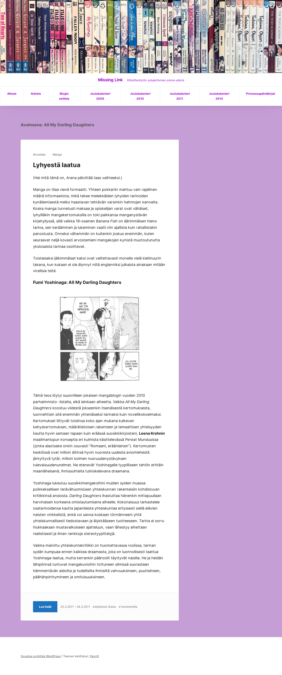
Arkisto (36, 93)
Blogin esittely (64, 96)
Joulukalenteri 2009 (100, 96)
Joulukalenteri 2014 (219, 96)
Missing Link (110, 79)
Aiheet (11, 93)
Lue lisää (45, 606)
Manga (57, 154)
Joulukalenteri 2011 (179, 96)
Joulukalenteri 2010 (140, 96)
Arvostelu (39, 154)
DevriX (94, 656)
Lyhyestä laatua (56, 165)
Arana (112, 606)
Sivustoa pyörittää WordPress (40, 656)
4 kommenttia (128, 606)
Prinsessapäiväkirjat (260, 93)
